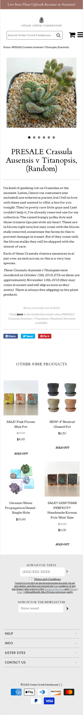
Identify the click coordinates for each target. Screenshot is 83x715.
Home (6, 47)
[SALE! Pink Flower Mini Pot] (20, 397)
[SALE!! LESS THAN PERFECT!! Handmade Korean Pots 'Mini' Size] (62, 479)
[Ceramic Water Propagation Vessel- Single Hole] (20, 479)
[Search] (59, 39)
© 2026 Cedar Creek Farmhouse (40, 684)
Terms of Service (54, 589)
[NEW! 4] (62, 397)
